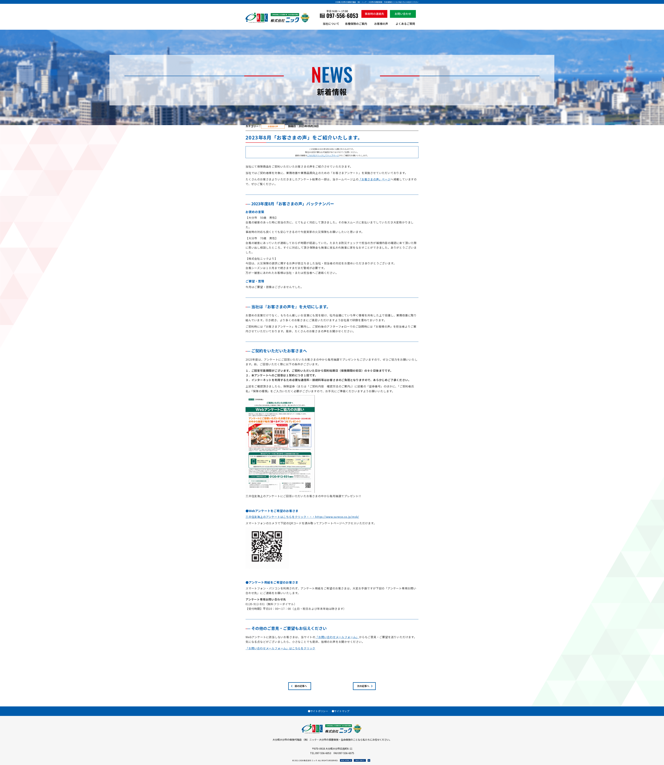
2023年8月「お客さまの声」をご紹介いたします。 (304, 137)
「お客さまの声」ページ (375, 179)
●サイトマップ (340, 711)
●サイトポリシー (318, 711)
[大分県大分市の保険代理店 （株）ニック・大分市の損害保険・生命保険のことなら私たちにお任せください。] (278, 21)
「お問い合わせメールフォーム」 (337, 637)
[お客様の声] (381, 25)
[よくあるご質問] (405, 25)
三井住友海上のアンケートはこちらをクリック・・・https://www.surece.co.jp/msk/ (302, 517)
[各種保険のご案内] (356, 25)
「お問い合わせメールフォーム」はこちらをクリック (280, 648)
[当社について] (331, 25)
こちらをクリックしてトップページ (323, 155)
